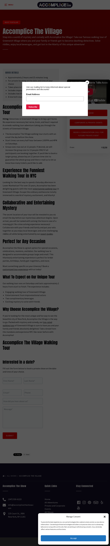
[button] (104, 516)
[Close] (87, 83)
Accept (73, 538)
